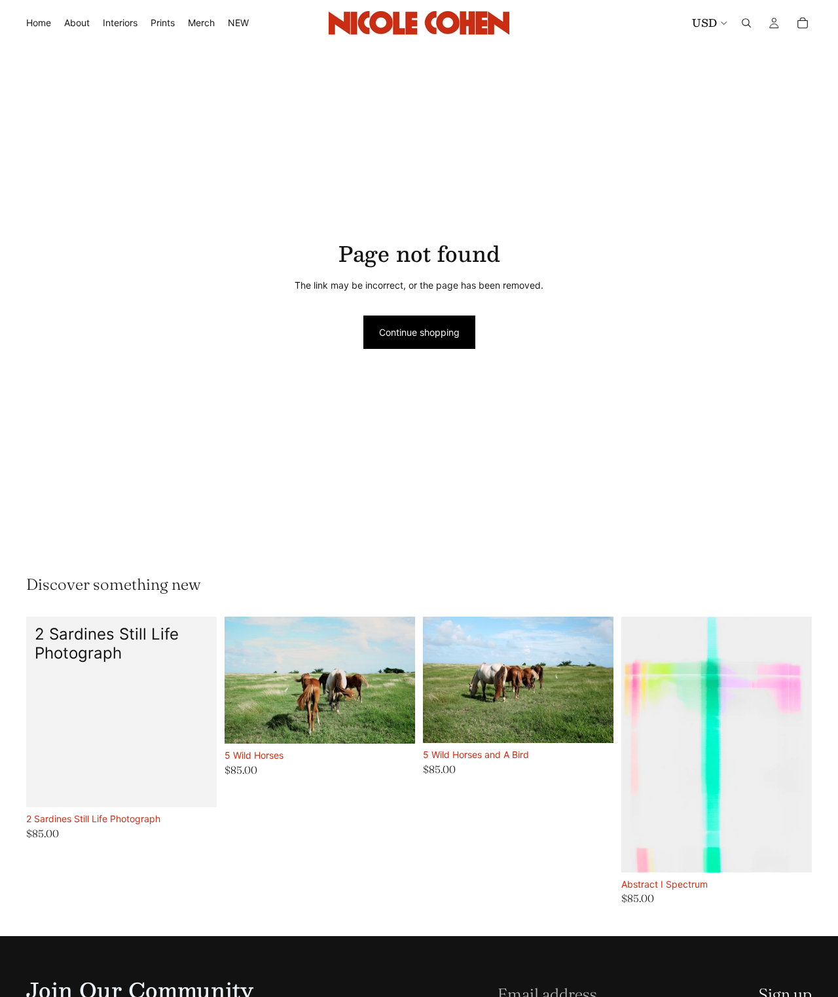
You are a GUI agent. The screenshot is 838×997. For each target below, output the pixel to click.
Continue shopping (419, 332)
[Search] (746, 23)
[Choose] (196, 787)
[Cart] (802, 23)
